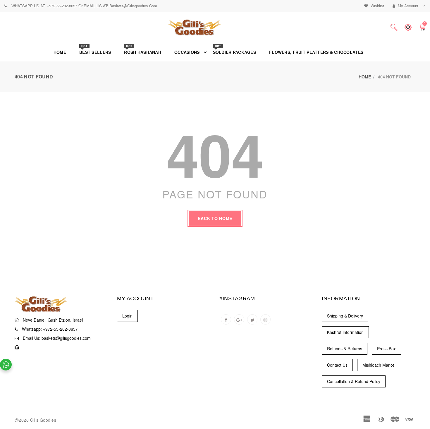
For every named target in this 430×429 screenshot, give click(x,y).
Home (365, 77)
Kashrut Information (345, 332)
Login (127, 316)
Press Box (386, 348)
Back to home (215, 218)
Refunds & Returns (344, 348)
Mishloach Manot (378, 365)
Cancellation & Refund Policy (353, 381)
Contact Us (337, 365)
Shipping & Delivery (345, 316)
